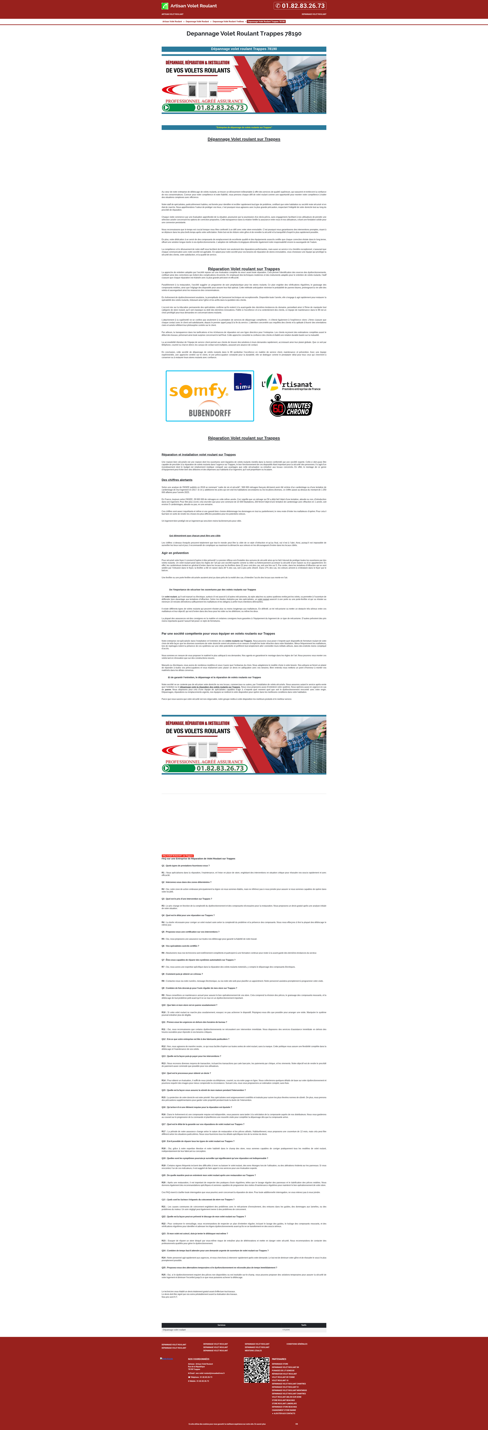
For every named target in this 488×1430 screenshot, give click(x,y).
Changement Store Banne (284, 1410)
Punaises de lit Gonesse (283, 1371)
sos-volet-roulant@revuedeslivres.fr (210, 1373)
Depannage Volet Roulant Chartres (289, 1384)
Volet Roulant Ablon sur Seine (286, 1397)
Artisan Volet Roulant (172, 14)
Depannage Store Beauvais (284, 1407)
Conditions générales (297, 1344)
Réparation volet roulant (284, 1374)
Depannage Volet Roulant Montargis (289, 1390)
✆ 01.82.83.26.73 (300, 5)
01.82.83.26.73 (206, 1377)
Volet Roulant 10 (280, 1380)
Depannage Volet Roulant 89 (285, 1367)
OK (296, 1424)
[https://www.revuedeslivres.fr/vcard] (256, 1370)
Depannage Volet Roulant (314, 14)
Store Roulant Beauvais (283, 1400)
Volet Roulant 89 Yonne (283, 1377)
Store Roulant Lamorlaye (284, 1404)
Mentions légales (253, 1351)
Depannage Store (280, 1364)
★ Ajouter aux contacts (283, 1413)
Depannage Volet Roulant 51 (285, 1387)
